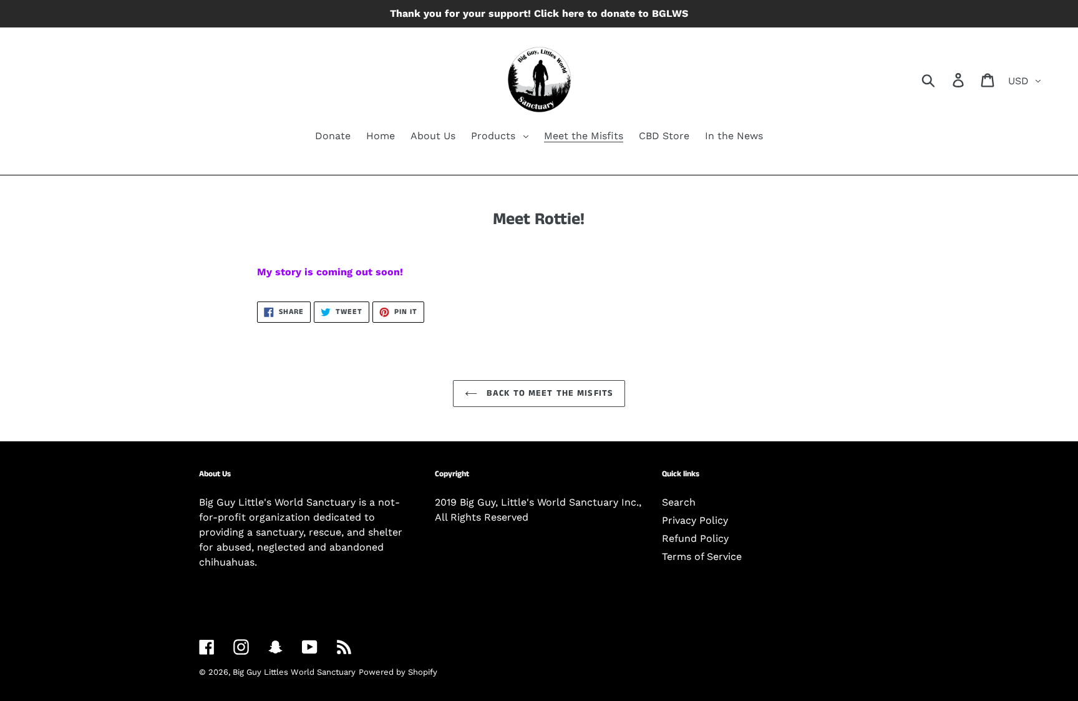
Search (679, 502)
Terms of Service (702, 556)
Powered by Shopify (398, 672)
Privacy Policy (695, 520)
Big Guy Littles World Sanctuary (294, 672)
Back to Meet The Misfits (548, 393)
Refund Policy (695, 538)
